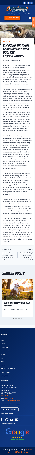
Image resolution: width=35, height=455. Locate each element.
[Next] (30, 298)
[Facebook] (24, 3)
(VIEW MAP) (4, 395)
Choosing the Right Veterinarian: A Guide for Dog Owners (26, 255)
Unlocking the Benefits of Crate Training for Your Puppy (7, 255)
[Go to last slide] (5, 298)
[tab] (13, 318)
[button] (29, 17)
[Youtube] (28, 3)
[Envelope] (16, 419)
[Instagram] (31, 3)
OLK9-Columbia (9, 60)
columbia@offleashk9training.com (13, 400)
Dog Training (7, 41)
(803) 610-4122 (9, 398)
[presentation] (17, 289)
